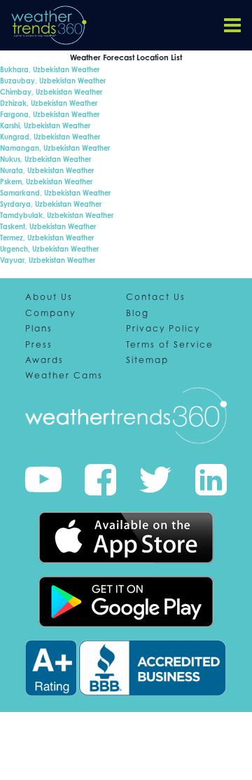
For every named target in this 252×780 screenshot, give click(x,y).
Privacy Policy (163, 329)
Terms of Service (170, 345)
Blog (137, 313)
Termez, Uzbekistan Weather (47, 237)
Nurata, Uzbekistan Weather (47, 170)
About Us (49, 297)
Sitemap (147, 360)
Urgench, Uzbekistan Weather (49, 249)
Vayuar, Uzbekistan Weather (47, 260)
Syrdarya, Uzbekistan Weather (51, 204)
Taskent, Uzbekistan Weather (48, 226)
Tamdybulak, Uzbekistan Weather (56, 215)
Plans (38, 329)
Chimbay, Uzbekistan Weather (51, 92)
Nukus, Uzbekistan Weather (45, 159)
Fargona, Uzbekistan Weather (49, 114)
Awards (44, 360)
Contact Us (156, 297)
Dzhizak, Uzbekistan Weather (48, 103)
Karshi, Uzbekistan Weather (45, 125)
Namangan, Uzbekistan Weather (55, 148)
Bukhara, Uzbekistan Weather (49, 69)
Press (38, 345)
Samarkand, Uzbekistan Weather (55, 193)
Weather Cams (64, 376)
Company (50, 313)
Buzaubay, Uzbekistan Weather (53, 80)
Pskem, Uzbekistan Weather (46, 181)
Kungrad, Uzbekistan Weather (50, 136)
